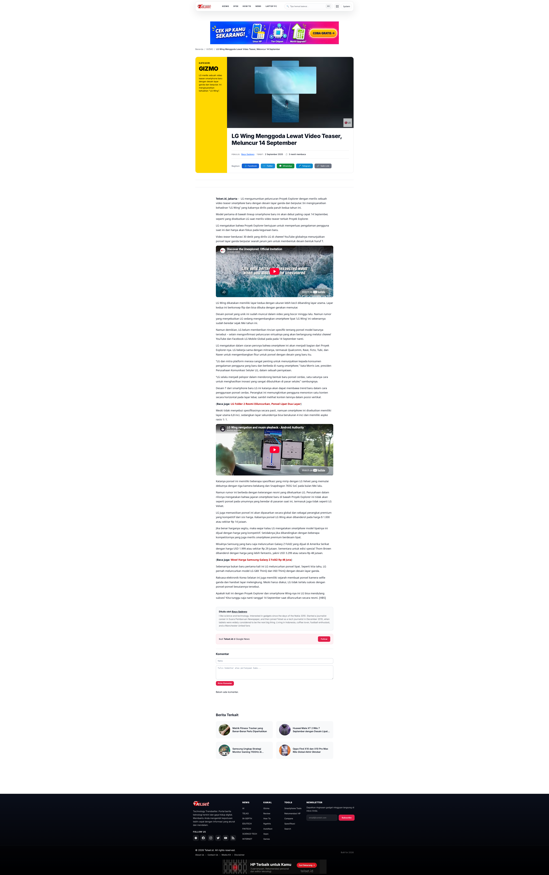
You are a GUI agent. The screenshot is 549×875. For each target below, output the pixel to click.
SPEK (235, 6)
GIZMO (225, 6)
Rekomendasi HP (292, 813)
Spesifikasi (289, 823)
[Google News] (196, 838)
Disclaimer (239, 855)
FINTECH (246, 829)
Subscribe (347, 818)
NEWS (258, 6)
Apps (265, 834)
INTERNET (247, 839)
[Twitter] (218, 838)
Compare (288, 818)
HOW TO (247, 6)
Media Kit (226, 855)
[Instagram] (211, 838)
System (346, 6)
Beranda (199, 49)
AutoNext (267, 829)
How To (266, 818)
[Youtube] (225, 838)
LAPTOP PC (271, 6)
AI (243, 808)
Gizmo (266, 808)
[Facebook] (203, 838)
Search (287, 829)
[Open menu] (337, 6)
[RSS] (233, 838)
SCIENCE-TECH (249, 834)
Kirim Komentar (225, 683)
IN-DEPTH (247, 818)
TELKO (245, 813)
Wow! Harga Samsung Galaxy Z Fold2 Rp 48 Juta (261, 559)
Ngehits (267, 823)
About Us (199, 855)
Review (266, 813)
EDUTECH (247, 823)
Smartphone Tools (293, 808)
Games (266, 839)
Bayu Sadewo (247, 154)
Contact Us (213, 855)
